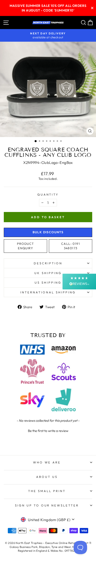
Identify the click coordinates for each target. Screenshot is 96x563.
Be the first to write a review (48, 431)
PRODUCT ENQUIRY (25, 246)
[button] (48, 430)
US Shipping (48, 282)
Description (48, 263)
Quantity (48, 194)
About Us (47, 477)
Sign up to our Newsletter (47, 505)
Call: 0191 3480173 (70, 246)
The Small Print (47, 491)
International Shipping (47, 292)
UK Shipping (48, 273)
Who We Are (47, 462)
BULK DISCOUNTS (48, 232)
